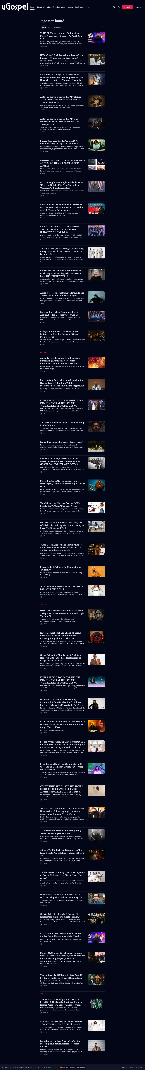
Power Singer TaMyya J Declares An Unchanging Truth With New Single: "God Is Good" (62, 484)
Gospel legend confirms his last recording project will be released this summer (60, 962)
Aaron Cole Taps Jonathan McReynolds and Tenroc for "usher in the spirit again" (62, 294)
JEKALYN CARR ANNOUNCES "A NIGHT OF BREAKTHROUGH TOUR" (61, 587)
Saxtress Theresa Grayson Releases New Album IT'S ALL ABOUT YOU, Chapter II (61, 1023)
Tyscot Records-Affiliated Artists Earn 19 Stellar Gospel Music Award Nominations (61, 976)
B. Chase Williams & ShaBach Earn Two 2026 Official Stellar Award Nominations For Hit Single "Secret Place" (62, 724)
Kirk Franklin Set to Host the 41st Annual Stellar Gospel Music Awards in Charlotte (61, 935)
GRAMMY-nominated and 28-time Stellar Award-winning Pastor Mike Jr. (61, 574)
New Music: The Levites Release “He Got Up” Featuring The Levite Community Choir (62, 896)
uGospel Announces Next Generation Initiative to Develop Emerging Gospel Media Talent (59, 334)
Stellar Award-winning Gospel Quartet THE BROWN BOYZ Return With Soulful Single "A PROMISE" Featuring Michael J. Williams (62, 745)
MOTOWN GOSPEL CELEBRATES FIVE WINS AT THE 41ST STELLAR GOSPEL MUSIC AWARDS (62, 163)
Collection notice (48, 1067)
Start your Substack (68, 1067)
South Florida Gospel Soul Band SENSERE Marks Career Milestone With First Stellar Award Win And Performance (62, 207)
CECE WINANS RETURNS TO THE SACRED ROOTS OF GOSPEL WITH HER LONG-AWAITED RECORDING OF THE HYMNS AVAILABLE (61, 789)
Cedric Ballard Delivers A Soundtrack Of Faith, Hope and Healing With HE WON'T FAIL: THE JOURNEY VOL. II (61, 273)
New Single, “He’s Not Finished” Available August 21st (59, 389)
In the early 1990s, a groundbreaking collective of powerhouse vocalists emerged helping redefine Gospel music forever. (60, 1009)
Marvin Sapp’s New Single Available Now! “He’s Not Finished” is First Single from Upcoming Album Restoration (61, 185)
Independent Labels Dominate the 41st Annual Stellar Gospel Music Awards (59, 313)
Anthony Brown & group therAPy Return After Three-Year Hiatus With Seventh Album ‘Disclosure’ (61, 100)
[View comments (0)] (56, 49)
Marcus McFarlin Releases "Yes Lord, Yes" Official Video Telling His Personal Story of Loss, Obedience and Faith (62, 525)
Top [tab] (49, 27)
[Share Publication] (119, 7)
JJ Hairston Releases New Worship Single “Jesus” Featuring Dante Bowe (61, 832)
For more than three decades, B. (52, 730)
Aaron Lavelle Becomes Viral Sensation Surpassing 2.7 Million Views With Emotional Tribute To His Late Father (60, 361)
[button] (32, 7)
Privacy (35, 1067)
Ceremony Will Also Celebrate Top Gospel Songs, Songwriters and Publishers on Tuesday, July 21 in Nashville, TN (62, 687)
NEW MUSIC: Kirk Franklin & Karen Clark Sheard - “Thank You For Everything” (61, 56)
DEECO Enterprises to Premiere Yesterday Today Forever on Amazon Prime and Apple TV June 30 (62, 613)
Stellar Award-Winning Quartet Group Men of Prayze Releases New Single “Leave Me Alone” (62, 875)
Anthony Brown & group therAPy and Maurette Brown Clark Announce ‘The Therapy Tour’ (59, 122)
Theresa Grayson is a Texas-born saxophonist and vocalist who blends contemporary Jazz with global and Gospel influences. (61, 1028)
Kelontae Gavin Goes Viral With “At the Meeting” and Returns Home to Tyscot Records (60, 1044)
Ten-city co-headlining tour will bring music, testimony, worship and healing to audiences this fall (60, 128)
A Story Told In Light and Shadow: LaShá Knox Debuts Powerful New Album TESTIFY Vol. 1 (62, 853)
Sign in (138, 7)
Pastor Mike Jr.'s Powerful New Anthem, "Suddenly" (60, 568)
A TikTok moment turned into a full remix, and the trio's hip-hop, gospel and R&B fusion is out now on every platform (62, 299)
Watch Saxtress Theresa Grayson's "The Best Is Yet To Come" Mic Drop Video (60, 504)
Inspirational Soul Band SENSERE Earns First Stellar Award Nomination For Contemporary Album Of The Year (60, 636)
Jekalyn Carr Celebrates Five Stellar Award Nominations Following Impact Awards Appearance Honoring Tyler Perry (62, 811)
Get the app (81, 1067)
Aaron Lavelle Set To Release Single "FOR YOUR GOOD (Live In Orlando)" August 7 (62, 367)
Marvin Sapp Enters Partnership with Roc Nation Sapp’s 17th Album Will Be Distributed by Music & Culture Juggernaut (62, 383)
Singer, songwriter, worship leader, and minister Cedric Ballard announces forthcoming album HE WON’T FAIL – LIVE (62, 921)
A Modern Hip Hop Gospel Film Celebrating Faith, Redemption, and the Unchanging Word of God (58, 620)
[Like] (41, 112)
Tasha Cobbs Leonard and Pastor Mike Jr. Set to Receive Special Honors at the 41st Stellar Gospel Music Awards (61, 548)
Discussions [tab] (57, 27)
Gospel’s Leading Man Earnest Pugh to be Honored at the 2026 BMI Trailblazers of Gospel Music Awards (61, 658)
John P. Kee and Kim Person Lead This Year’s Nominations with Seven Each (61, 940)
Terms (40, 1067)
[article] (72, 41)
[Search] (114, 7)
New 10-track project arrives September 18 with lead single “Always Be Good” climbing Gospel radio (62, 106)
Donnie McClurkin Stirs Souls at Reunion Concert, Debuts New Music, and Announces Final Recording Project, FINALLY (62, 956)
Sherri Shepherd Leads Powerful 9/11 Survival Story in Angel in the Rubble (59, 142)
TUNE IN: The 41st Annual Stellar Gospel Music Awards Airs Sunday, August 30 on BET (61, 36)
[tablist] (51, 27)
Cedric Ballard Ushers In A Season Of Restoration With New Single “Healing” (60, 915)
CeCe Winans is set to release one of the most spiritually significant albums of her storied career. (60, 796)
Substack (123, 1067)
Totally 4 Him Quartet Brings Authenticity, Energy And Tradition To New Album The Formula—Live (62, 251)
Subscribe (127, 7)
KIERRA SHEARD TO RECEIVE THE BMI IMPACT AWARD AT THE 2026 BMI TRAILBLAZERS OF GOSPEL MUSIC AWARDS (60, 680)
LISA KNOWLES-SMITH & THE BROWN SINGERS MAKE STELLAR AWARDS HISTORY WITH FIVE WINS (60, 229)
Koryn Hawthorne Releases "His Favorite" (61, 442)
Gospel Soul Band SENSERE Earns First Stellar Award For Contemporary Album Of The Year (60, 214)
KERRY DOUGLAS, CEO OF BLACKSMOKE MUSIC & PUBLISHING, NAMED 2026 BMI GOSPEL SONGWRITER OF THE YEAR (61, 461)
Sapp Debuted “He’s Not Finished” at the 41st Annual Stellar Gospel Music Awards (62, 192)
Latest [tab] (44, 27)
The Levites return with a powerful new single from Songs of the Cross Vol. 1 (62, 901)
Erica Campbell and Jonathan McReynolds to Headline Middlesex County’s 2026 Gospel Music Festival (62, 767)
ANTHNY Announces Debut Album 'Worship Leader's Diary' (62, 424)
